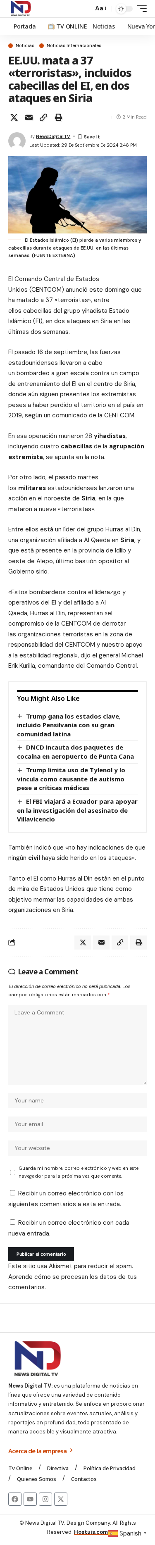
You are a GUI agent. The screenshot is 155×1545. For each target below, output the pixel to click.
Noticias (25, 45)
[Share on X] (14, 117)
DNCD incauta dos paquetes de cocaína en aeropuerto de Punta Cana (75, 751)
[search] (85, 9)
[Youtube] (30, 1499)
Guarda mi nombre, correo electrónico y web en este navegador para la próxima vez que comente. (78, 1172)
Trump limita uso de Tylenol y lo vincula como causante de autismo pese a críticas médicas (71, 779)
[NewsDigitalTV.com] (20, 9)
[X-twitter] (60, 1499)
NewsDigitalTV (53, 136)
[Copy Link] (43, 117)
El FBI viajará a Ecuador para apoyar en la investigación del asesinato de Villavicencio (77, 810)
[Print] (58, 117)
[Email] (29, 117)
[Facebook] (14, 1499)
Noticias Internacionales (74, 45)
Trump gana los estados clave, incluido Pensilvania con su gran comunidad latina (69, 725)
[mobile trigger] (140, 8)
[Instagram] (45, 1499)
